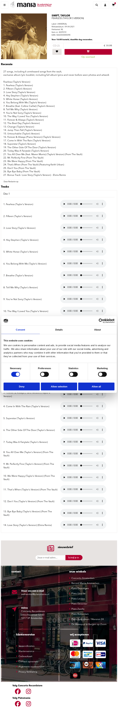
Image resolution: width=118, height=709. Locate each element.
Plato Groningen (80, 588)
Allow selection (59, 386)
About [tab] (97, 329)
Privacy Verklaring (28, 672)
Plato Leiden (78, 599)
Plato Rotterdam (80, 614)
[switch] (44, 374)
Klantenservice (26, 651)
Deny (21, 386)
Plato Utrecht (78, 594)
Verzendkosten (27, 646)
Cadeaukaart (25, 656)
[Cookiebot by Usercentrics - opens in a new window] (101, 320)
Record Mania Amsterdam (85, 583)
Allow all (96, 386)
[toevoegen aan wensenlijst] (57, 52)
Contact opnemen (28, 662)
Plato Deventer (79, 604)
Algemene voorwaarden (31, 667)
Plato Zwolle (78, 609)
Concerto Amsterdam (82, 578)
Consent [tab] (20, 329)
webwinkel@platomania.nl (35, 594)
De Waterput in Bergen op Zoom (88, 624)
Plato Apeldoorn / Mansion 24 (87, 619)
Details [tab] (59, 329)
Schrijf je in (73, 557)
